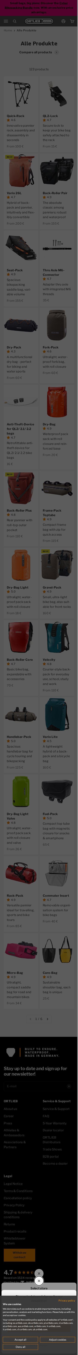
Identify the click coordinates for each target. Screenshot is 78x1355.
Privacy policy (64, 1300)
